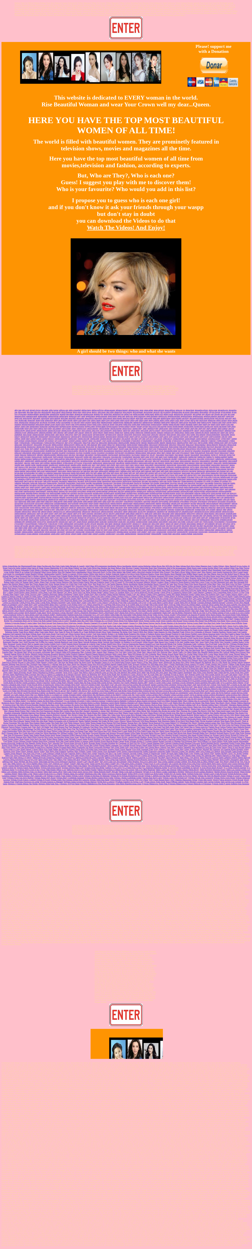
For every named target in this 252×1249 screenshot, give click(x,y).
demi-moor (190, 445)
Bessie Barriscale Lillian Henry (205, 584)
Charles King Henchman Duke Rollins (75, 596)
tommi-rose (193, 528)
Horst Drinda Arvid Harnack (187, 660)
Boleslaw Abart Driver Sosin (167, 588)
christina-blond (54, 436)
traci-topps (45, 530)
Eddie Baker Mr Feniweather (121, 615)
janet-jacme (35, 463)
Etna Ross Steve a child (159, 626)
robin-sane (141, 509)
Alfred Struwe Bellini (49, 572)
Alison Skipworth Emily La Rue (99, 572)
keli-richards (80, 473)
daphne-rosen (219, 443)
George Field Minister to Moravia (85, 638)
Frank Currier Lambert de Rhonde (225, 630)
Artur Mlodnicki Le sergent (129, 580)
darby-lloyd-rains (230, 443)
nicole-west (201, 499)
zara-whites (176, 534)
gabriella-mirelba (50, 455)
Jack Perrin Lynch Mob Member (57, 668)
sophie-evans (112, 519)
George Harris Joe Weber (161, 638)
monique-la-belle (72, 497)
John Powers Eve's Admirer (34, 681)
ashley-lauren (96, 420)
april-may (228, 418)
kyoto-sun (216, 477)
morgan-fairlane (84, 497)
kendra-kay (177, 473)
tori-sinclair (230, 528)
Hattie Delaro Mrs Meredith (197, 652)
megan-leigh (91, 491)
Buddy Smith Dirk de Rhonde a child (170, 590)
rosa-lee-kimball (161, 509)
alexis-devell (56, 412)
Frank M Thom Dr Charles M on (71, 632)
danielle (162, 443)
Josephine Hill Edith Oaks (210, 683)
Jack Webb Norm (113, 668)
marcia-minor (55, 487)
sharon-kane (152, 515)
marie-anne (145, 487)
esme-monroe (46, 453)
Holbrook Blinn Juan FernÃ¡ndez (120, 660)
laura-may (142, 479)
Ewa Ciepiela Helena (39, 628)
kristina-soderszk (90, 477)
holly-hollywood (111, 459)
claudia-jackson (36, 438)
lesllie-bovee (127, 481)
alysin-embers (226, 412)
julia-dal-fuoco (214, 467)
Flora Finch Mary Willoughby (96, 628)
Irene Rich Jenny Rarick (68, 664)
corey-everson (20, 441)
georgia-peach (113, 455)
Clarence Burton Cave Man (139, 600)
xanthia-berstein (130, 534)
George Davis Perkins (42, 638)
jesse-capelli (149, 465)
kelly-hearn (124, 473)
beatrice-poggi (206, 422)
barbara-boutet (118, 422)
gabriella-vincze (62, 455)
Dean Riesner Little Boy (115, 607)
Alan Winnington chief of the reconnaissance (169, 568)
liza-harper (146, 483)
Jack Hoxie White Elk (151, 666)
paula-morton (75, 505)
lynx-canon (143, 485)
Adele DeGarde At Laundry (75, 566)
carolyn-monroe (167, 430)
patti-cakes (37, 505)
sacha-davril (118, 511)
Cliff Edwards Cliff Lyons (136, 602)
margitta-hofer (80, 487)
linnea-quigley (52, 483)
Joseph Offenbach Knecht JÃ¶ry (136, 683)
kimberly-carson (31, 475)
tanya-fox (218, 524)
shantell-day (132, 515)
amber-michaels (138, 414)
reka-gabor (196, 507)
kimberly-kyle (53, 475)
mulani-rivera (119, 497)
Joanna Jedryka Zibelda (135, 676)
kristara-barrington (21, 477)
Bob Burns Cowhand (225, 586)
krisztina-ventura (123, 477)
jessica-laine (215, 465)
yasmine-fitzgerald (143, 534)
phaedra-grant (178, 505)
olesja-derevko (174, 501)
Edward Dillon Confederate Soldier (225, 617)
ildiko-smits (182, 459)
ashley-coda (77, 420)
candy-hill (202, 428)
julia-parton (22, 469)
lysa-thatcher (151, 485)
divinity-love (19, 449)
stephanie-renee (31, 522)
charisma (160, 432)
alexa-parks (22, 412)
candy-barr (194, 428)
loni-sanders (209, 483)
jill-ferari (40, 467)
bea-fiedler (192, 422)
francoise (23, 455)
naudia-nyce (63, 499)
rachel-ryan (90, 507)
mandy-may (24, 487)
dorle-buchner (102, 449)
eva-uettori (101, 453)
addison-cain (63, 410)
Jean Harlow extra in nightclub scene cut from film (98, 672)
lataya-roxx (105, 479)
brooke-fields (189, 426)
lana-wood (72, 479)
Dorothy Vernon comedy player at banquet (169, 611)
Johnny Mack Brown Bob (165, 681)
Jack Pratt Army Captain (79, 668)
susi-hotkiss (131, 522)
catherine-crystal (20, 432)
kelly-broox (115, 473)
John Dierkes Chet (83, 679)
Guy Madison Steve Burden (213, 646)
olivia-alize (222, 501)
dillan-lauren (192, 447)
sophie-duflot (102, 519)
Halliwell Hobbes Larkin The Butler (38, 648)
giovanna (27, 457)
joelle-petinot (120, 467)
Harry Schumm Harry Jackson (91, 652)
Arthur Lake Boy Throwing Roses (40, 580)
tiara (16, 528)
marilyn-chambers (45, 489)
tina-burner (134, 528)
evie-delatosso (130, 453)
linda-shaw (26, 483)
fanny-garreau (166, 453)
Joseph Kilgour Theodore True (112, 683)
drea (130, 449)
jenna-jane (199, 463)
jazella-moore (97, 463)
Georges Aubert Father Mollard (169, 640)
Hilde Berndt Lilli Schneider (33, 660)
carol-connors (86, 430)
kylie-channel (181, 477)
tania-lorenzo (191, 524)
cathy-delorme (58, 432)
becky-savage (227, 422)
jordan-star (170, 467)
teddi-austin (111, 526)
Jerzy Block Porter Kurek (107, 674)
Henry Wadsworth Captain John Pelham (119, 658)
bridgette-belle (53, 426)
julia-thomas (48, 469)
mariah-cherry (113, 487)
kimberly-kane (42, 475)
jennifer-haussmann (229, 463)
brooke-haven (199, 426)
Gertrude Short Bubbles (111, 642)
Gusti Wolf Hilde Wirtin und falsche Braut (156, 646)
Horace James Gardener (168, 660)
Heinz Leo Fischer (186, 654)
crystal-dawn (135, 441)
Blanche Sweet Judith (209, 586)
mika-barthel (189, 493)
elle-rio (90, 451)
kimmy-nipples (117, 475)
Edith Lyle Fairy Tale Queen (23, 617)
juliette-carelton (109, 469)
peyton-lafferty (167, 505)
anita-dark (64, 418)
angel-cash (121, 416)
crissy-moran (107, 441)
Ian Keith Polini (85, 662)
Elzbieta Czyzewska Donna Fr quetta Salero (21, 623)
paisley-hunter (93, 503)
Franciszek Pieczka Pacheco (165, 630)
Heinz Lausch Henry (119, 654)
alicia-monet (148, 412)
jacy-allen (97, 461)
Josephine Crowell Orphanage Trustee (186, 683)
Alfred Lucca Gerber (172, 570)
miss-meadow (41, 495)
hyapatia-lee (166, 459)
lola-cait (180, 483)
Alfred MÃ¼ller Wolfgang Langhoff (193, 570)
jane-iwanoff (232, 461)
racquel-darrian (109, 507)
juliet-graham (98, 469)
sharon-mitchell (163, 515)
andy (79, 416)
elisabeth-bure (50, 451)
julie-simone (77, 469)
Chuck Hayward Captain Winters (46, 600)
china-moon (137, 434)
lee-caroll (80, 481)
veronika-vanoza (122, 532)
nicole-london (150, 499)
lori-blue (40, 485)
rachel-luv (72, 507)
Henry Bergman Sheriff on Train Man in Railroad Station (217, 656)
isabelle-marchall (41, 461)
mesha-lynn (65, 493)
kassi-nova (76, 471)
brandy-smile (215, 424)
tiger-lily (103, 528)
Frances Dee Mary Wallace (72, 630)
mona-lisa (155, 495)
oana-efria (154, 501)
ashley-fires (86, 420)
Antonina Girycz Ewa (26, 578)
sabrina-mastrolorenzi (73, 511)
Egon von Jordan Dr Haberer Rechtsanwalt (195, 619)
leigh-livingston (90, 481)
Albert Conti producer (221, 568)
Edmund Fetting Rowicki (114, 617)
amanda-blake (44, 414)
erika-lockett (36, 453)
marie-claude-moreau (191, 487)
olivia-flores (19, 503)
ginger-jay (214, 455)
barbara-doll (137, 422)
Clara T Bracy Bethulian (119, 600)
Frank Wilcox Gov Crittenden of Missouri (195, 632)
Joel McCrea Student (238, 676)
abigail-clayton (35, 410)
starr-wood (195, 519)
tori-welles (18, 530)
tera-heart (136, 526)
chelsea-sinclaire (38, 434)
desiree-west (49, 447)
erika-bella (231, 451)
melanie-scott (141, 491)
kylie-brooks (171, 477)
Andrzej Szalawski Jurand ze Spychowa (120, 574)
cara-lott (231, 428)
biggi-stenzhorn (81, 424)
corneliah (40, 441)
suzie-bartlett (163, 522)
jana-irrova (195, 461)
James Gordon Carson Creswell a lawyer (43, 670)
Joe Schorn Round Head (221, 676)
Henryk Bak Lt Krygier (143, 658)
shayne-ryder (217, 515)
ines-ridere (200, 459)
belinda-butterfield (28, 424)
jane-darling (223, 461)
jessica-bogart (171, 465)
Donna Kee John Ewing (194, 609)
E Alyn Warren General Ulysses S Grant (221, 613)
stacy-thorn (180, 519)
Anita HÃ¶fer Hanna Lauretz (192, 574)
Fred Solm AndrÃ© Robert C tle (105, 634)
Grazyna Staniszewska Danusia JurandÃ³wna (138, 644)
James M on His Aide (114, 670)
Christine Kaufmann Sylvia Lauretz (21, 600)
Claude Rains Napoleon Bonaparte (53, 602)
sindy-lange (196, 517)
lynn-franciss (108, 485)
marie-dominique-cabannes (209, 487)
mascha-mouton (29, 491)
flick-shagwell (200, 453)
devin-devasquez (70, 447)
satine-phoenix (209, 513)
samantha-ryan (162, 511)
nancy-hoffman (210, 497)
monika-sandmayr (209, 495)
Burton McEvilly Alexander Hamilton (222, 590)
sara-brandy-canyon (101, 513)
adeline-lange (86, 410)
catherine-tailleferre (46, 432)
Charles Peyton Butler (224, 596)
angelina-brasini (186, 416)
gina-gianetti (169, 455)
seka (49, 515)
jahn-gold (156, 461)
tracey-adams (27, 530)
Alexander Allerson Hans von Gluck (112, 570)
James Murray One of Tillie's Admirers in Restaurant (142, 670)
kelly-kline (140, 473)
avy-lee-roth (75, 422)
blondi (112, 424)
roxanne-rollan (200, 509)
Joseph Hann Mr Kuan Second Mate (87, 683)
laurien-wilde (232, 479)
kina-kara (127, 475)
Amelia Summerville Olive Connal (230, 572)
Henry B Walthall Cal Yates (185, 656)
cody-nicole (158, 438)
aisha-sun (179, 410)
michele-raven (98, 493)
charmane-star (215, 432)
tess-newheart (208, 526)
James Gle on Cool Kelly (18, 670)
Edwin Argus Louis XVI (109, 619)
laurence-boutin (192, 479)
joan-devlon (66, 467)
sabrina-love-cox (59, 511)
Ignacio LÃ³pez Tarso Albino (147, 662)
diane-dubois (144, 447)
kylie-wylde (199, 477)
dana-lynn (94, 443)
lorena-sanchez (23, 485)
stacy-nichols (161, 519)
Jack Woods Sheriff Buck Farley (132, 668)
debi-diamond (92, 445)
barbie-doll (174, 422)
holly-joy (121, 459)
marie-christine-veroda (175, 487)
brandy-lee (206, 424)
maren (63, 487)
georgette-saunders (101, 455)
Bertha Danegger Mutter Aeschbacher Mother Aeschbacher (132, 584)
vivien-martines (44, 534)
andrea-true (73, 416)
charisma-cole (169, 432)
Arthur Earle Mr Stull (205, 578)
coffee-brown (167, 438)
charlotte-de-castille (202, 432)
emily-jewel (158, 451)
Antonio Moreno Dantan (43, 578)
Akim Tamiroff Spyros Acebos (236, 566)
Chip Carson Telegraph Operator (204, 598)
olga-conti (193, 501)
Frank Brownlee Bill (183, 630)
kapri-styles (204, 469)
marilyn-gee (68, 489)
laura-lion (134, 479)
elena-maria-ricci (27, 451)
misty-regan (147, 495)
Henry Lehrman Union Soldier (24, 658)
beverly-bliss (60, 424)
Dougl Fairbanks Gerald (241, 611)
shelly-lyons (54, 517)
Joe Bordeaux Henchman (184, 676)
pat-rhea (193, 503)
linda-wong (42, 483)
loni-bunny (200, 483)
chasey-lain (224, 432)
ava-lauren (51, 422)
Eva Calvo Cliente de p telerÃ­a (199, 626)
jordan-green (150, 467)
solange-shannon (60, 519)
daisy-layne (69, 443)
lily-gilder (207, 481)
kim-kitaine (98, 475)
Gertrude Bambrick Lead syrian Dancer (68, 642)
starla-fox (187, 519)
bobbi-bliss (127, 424)
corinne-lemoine (31, 441)
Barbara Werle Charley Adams (34, 582)
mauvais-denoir (52, 491)
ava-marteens (66, 422)
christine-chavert (99, 436)
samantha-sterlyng (174, 511)
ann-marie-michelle (196, 418)
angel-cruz (129, 416)
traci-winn (52, 530)
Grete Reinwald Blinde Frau (166, 644)
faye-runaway (185, 453)
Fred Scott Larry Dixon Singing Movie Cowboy (74, 634)
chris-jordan (190, 434)
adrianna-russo (133, 410)
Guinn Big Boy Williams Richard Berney (233, 644)
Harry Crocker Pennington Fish (108, 650)
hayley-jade (154, 457)
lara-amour (81, 479)
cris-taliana (116, 441)
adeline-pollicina (98, 410)
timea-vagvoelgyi (116, 528)
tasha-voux (39, 526)
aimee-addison (170, 410)
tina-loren (157, 528)
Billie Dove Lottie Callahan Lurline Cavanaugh (53, 586)
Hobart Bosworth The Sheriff (74, 660)
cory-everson (49, 441)
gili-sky (152, 455)
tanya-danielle (210, 524)
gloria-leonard (69, 457)
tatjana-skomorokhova (65, 526)
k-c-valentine (48, 473)
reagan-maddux (133, 507)
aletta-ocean (213, 410)
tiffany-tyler (95, 528)
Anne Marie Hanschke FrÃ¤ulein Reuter (200, 576)
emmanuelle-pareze (170, 451)
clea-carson (117, 438)
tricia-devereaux (90, 530)
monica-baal (177, 495)
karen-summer (221, 469)
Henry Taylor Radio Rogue (94, 658)
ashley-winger (185, 420)
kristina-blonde (55, 477)
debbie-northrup (57, 445)
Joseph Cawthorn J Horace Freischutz (36, 683)
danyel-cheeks (203, 443)
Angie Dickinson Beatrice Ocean (147, 574)
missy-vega (88, 495)
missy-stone (79, 495)
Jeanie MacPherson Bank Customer (23, 674)
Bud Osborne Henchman (126, 590)
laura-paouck (161, 479)
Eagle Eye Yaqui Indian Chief (28, 615)
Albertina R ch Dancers (11, 570)
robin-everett (132, 509)
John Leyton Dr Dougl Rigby (154, 679)
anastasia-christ (20, 416)
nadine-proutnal (169, 497)
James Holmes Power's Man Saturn (71, 670)
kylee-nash (162, 477)
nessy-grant (81, 499)
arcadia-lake (22, 420)
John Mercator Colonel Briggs (193, 679)
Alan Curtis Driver (90, 568)
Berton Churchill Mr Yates (163, 584)
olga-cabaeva (184, 501)
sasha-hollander (180, 513)
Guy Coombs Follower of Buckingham (187, 646)
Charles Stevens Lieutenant (99, 598)
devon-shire (90, 447)
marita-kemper (142, 489)
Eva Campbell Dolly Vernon (222, 626)
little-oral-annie (127, 483)
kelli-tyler (89, 473)
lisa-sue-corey (108, 483)
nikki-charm (31, 501)
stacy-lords (143, 519)
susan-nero (122, 522)
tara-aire (31, 526)
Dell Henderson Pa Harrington (135, 607)
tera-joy (143, 526)
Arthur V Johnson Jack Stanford (107, 580)
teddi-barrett (120, 526)
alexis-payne (86, 412)
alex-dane (30, 412)
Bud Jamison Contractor (108, 590)
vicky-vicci (152, 532)
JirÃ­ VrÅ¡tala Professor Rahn (64, 676)
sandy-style (77, 513)
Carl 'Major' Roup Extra (73, 592)
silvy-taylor (168, 517)
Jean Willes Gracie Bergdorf (203, 672)
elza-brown (119, 451)
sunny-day (72, 522)
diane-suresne (174, 447)
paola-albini (166, 503)
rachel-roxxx (81, 507)
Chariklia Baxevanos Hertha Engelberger (57, 594)
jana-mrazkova (205, 461)
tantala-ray (200, 524)
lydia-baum (98, 485)
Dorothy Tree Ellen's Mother (141, 611)
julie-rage (68, 469)
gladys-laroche (58, 457)
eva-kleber (87, 453)
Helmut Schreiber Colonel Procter (141, 656)
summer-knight (52, 522)
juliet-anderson (87, 469)
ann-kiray (185, 418)
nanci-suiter (200, 497)
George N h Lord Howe (57, 640)
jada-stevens (105, 461)
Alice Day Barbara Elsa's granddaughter (72, 572)
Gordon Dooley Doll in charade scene (30, 644)
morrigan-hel (95, 497)
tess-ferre (199, 526)
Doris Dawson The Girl (212, 609)
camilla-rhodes (104, 428)
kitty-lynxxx (170, 475)
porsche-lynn (214, 505)
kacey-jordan (120, 469)
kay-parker (39, 473)
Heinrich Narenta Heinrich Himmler (98, 654)
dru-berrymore (143, 449)
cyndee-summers (222, 441)
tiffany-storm (74, 528)
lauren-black (181, 479)
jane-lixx (27, 463)
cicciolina (144, 436)
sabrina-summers (107, 511)
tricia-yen (99, 530)
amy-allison (206, 414)
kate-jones (94, 471)
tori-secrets (222, 528)
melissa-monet (20, 493)
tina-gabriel (150, 528)
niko (113, 501)
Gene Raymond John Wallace (136, 636)
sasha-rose (199, 513)
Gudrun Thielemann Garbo (187, 644)
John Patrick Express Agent (13, 681)
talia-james (109, 524)
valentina (180, 530)
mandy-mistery (35, 487)
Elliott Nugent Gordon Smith (149, 621)
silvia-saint (150, 517)
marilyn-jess (77, 489)
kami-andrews (164, 469)
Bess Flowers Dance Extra (183, 584)
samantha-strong (188, 511)
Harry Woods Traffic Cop (177, 652)
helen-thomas (70, 459)
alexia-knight (46, 412)
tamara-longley (126, 524)
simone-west (177, 517)
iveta (58, 461)
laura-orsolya (151, 479)
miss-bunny (31, 495)
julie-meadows (59, 469)
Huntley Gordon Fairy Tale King (53, 662)
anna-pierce (98, 418)
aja (184, 410)
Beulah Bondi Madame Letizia (24, 586)
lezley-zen (163, 481)
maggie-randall (196, 485)
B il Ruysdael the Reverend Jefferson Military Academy (144, 582)
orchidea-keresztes (60, 503)
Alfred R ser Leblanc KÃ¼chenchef (28, 572)
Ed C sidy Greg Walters (101, 615)
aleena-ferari (190, 410)
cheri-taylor (69, 434)
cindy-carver (163, 436)
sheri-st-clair (63, 517)
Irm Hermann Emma (84, 664)
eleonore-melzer (39, 451)
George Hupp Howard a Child (181, 638)
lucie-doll (67, 485)
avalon (58, 422)
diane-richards (154, 447)
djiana (27, 449)
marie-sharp (34, 489)
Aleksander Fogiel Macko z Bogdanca (35, 570)
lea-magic (54, 481)
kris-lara (217, 475)
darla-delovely (28, 445)
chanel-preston (108, 432)
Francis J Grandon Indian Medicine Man (117, 630)
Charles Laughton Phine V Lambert (124, 596)
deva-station (59, 447)
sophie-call (92, 519)
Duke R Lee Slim (199, 613)
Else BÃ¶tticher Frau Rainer (214, 621)
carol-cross (95, 430)
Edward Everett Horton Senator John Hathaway (55, 619)
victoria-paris (203, 532)
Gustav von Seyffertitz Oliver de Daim (96, 646)
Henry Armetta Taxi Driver (165, 656)
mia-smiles (88, 493)
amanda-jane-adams (67, 414)
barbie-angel (165, 422)
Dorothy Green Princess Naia (76, 611)
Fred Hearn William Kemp (32, 634)
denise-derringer (212, 445)
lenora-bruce (106, 481)
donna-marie (91, 449)
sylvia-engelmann (30, 524)
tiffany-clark (32, 528)
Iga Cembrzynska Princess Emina (123, 662)
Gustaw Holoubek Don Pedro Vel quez (126, 646)
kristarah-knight (34, 477)
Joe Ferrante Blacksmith (202, 676)
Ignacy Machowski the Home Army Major (174, 662)
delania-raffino (143, 445)
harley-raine (145, 457)
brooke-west (208, 426)
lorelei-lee (226, 483)
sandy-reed (58, 513)
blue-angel (119, 424)
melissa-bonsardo (173, 491)
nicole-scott (169, 499)
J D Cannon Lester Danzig (78, 666)
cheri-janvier (59, 434)
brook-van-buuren (220, 426)
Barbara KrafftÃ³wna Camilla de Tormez (214, 580)
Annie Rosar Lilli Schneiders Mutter (229, 576)
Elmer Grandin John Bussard (171, 621)
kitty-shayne (188, 475)
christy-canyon (134, 436)
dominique (44, 449)
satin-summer (220, 513)
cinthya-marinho (215, 436)
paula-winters (94, 505)
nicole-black (132, 499)
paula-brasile (54, 505)
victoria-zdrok (223, 532)
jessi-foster (33, 467)
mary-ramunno (230, 489)
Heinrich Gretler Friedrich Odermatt (71, 654)
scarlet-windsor (41, 515)
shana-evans (87, 515)
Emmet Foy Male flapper (139, 623)
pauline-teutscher (105, 505)
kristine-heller (101, 477)
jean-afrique (120, 463)
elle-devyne (83, 451)
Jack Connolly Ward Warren (118, 666)
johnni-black (129, 467)
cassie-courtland (206, 430)
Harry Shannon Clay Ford (112, 652)
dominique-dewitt (55, 449)
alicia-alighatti (138, 412)
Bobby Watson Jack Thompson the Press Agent (69, 588)
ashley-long (105, 420)
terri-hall (193, 526)
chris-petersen (201, 434)
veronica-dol (70, 532)
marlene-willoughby (161, 489)
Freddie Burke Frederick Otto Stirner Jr (133, 634)
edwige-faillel (202, 449)
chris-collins (181, 434)
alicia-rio (156, 412)
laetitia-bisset (48, 479)
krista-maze (232, 475)
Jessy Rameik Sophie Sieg (194, 674)
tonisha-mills (202, 528)
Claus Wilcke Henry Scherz (76, 602)
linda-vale (33, 483)
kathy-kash (165, 471)
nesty (87, 499)
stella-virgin (214, 519)
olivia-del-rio (231, 501)
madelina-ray (161, 485)
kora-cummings (207, 475)
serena (58, 515)
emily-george (149, 451)
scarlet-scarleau (29, 515)
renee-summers (28, 509)
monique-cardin (20, 497)
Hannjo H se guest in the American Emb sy (137, 648)
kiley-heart (223, 473)
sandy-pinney (49, 513)
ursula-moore (162, 530)
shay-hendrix (208, 515)
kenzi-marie (186, 473)
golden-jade (87, 457)
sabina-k (219, 509)
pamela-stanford (139, 503)
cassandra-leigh (188, 430)
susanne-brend (112, 522)
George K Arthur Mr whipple (233, 638)
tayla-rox (94, 526)
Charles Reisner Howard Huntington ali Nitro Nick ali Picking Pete (33, 598)
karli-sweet (41, 471)
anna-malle (80, 418)
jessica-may (224, 465)
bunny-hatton (38, 428)
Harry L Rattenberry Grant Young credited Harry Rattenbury (223, 650)
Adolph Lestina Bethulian (141, 566)
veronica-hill (89, 532)
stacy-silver (171, 519)
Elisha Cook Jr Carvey (60, 621)
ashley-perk (134, 420)
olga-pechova (202, 501)
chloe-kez (162, 434)
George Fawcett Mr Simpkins (61, 638)
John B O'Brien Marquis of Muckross (37, 679)
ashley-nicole (125, 420)
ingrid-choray (210, 459)
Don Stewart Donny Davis (98, 609)
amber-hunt (108, 414)
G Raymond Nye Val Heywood (73, 636)
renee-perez (19, 509)
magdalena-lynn (184, 485)
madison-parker (172, 485)
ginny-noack (19, 457)
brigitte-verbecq (124, 426)
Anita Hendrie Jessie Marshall (171, 574)
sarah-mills (148, 513)
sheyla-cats (73, 517)
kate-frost (86, 471)
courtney (65, 441)
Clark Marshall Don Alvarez (234, 600)
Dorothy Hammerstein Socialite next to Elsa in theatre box (109, 611)
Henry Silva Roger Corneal (46, 658)
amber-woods (168, 414)
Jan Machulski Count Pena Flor (174, 670)
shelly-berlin (44, 517)
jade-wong (148, 461)
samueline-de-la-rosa (201, 511)
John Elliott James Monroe (100, 679)
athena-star (212, 420)
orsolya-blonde (73, 503)
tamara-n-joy (137, 524)
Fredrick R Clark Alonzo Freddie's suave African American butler (196, 634)
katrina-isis (201, 471)
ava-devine (43, 422)
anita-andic (37, 418)
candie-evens (163, 428)
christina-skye (76, 436)
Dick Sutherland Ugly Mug (238, 607)
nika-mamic (218, 499)
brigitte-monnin (112, 426)
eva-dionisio (70, 453)
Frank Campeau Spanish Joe (201, 630)
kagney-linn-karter (132, 469)
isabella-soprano (231, 459)
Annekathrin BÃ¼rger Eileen (90, 576)
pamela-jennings (116, 503)
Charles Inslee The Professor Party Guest (209, 594)
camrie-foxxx (127, 428)
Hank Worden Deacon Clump (110, 648)
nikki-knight (58, 501)
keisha (73, 473)
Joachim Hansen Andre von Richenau (89, 676)
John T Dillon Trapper (74, 681)
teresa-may (150, 526)
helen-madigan (59, 459)
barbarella (156, 422)
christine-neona (111, 436)
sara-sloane (166, 513)
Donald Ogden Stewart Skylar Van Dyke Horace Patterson (163, 609)
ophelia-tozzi (48, 503)
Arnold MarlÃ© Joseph (125, 578)
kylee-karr (154, 477)
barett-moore (183, 422)
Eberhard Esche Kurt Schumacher (79, 615)
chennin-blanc (50, 434)
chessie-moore (87, 434)
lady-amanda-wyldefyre (23, 479)
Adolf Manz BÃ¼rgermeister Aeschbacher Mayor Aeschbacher (108, 566)
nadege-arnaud (138, 497)
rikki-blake (60, 509)
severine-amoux (76, 515)
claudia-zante (94, 438)
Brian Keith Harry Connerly (36, 590)
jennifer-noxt (53, 465)
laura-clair (118, 479)
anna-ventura (107, 418)
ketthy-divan (205, 473)
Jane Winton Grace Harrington (222, 670)
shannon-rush (122, 515)
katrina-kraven (211, 471)
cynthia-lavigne (49, 443)
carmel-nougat (30, 430)
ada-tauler (44, 410)
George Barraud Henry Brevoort (191, 636)
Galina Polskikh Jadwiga (115, 636)
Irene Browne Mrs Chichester (27, 664)
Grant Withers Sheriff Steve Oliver (109, 644)
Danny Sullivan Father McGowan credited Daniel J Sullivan (186, 605)
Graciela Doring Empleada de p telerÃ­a (81, 644)
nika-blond (209, 499)
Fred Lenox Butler (49, 634)
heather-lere (201, 457)
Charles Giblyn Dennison (156, 594)
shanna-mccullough (99, 515)
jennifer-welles (75, 465)
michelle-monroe (169, 493)
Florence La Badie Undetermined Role (168, 628)
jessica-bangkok (160, 465)
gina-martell (194, 455)
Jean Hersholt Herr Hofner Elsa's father (131, 672)
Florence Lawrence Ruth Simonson (196, 628)
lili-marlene (198, 481)
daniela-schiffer (123, 443)
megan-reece (112, 491)
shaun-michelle (175, 515)
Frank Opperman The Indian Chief (119, 632)
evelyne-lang (119, 453)
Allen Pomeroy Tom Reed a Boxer (172, 572)
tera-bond (128, 526)
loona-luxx (218, 483)
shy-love (99, 517)
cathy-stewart (79, 432)
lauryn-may (38, 481)
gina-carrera (160, 455)
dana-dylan (87, 443)
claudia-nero (72, 438)
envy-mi (181, 451)
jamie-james (174, 461)
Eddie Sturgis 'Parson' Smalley (164, 615)
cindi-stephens (153, 436)
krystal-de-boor (135, 477)
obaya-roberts (163, 501)
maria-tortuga (136, 487)
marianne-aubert (125, 487)
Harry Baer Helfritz (45, 650)
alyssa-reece (22, 414)
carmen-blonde (41, 430)
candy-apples (185, 428)
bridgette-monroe (78, 426)
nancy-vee (220, 497)
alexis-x (94, 412)
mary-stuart (19, 491)
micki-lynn (180, 493)
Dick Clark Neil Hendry (202, 607)
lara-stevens (96, 479)
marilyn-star (99, 489)
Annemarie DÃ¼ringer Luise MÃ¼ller (170, 576)
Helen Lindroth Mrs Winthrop (29, 656)
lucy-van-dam (89, 485)
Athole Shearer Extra (168, 580)
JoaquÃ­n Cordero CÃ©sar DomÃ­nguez (159, 676)
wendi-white (55, 534)
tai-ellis (87, 524)
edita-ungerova (191, 449)
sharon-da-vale (142, 515)
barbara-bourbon (107, 422)
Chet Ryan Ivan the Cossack (158, 598)
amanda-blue (54, 414)
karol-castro (62, 471)
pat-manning (185, 503)
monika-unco (221, 495)
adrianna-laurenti (122, 410)
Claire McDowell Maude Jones (70, 600)
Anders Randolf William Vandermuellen (40, 574)
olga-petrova (212, 501)
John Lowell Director (174, 679)
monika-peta (197, 495)
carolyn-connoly (155, 430)
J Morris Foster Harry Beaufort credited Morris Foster (48, 666)
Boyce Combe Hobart (216, 588)
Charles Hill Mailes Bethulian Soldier (180, 594)
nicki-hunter (94, 499)
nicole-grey (141, 499)
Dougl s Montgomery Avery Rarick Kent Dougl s (117, 613)
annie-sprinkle (176, 418)
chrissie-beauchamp (213, 434)
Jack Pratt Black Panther (97, 668)
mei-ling (121, 491)
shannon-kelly (112, 515)
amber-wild (159, 414)
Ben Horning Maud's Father (18, 584)
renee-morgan (231, 507)
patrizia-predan (27, 505)
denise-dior (223, 445)
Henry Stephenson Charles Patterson (70, 658)
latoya (112, 479)
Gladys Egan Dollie (211, 642)
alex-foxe (37, 412)
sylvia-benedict (219, 522)
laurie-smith (19, 481)
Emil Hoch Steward (45, 623)
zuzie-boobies (198, 534)
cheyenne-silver (110, 434)
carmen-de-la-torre (54, 430)
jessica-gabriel (205, 465)
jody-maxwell (97, 467)
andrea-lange (63, 416)
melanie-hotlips (130, 491)
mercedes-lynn (44, 493)
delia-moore (153, 445)
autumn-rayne (34, 422)
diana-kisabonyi (111, 447)
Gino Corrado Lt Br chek (173, 642)
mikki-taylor (205, 493)
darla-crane (18, 445)
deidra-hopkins (120, 445)
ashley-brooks (68, 420)
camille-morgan (116, 428)
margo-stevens (91, 487)
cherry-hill (77, 434)
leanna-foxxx (72, 481)
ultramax (140, 530)
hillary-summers (98, 459)
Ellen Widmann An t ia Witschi (101, 621)
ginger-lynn (231, 455)
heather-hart (192, 457)
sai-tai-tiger (142, 511)
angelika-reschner (174, 416)
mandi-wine (212, 485)
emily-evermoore (137, 451)
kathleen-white (125, 471)
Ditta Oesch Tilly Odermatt (78, 609)
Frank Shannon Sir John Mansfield (166, 632)
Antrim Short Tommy (61, 578)
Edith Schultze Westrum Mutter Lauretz (49, 617)
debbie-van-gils (81, 445)
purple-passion (35, 507)
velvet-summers (50, 532)
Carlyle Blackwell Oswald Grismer (147, 592)
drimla (135, 449)
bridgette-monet (65, 426)
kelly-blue (106, 473)
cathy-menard (69, 432)
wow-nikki (120, 534)
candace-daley (137, 428)
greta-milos (106, 457)
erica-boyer (189, 451)
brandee (165, 424)
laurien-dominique (220, 479)
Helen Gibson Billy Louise (203, 654)
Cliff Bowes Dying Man (117, 602)
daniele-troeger (135, 443)
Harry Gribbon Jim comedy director (133, 650)
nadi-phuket (191, 497)
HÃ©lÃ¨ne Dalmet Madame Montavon (114, 656)
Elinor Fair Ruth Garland (42, 621)
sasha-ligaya (191, 513)
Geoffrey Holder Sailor (170, 636)
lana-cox (65, 479)
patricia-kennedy (225, 503)
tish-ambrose (183, 528)
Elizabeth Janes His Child (79, 621)
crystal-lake (167, 441)
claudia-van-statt (83, 438)
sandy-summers (87, 513)
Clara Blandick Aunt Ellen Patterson (96, 600)
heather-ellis (183, 457)
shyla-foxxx (91, 517)
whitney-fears (87, 534)
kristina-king (66, 477)
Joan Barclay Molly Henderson (114, 676)
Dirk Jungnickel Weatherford (57, 609)
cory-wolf (57, 441)
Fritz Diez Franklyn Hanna (230, 634)
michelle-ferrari (120, 493)
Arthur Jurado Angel (19, 580)
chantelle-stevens (150, 432)
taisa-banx (100, 524)
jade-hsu (121, 461)
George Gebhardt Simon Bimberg (138, 638)
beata (199, 422)
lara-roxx (88, 479)
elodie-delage (98, 451)
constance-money (214, 438)
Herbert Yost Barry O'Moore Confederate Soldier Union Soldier (220, 658)
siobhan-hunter (214, 517)
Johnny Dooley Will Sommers (144, 681)
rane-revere (119, 507)
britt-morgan (162, 426)
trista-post (124, 530)
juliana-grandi (225, 467)
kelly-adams (98, 473)
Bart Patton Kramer (76, 582)
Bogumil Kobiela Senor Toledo (144, 588)
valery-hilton (199, 530)
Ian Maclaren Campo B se (101, 662)
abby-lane (18, 410)
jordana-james (140, 467)
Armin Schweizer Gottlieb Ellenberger (102, 578)
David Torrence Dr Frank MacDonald (52, 607)
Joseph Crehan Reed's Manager (62, 683)
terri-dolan (185, 526)
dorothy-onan (124, 449)
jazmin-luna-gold (109, 463)
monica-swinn (187, 495)
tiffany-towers (85, 528)
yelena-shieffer (156, 534)
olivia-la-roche (29, 503)
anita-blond (45, 418)
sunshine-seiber (93, 522)
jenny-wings (120, 465)
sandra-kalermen (20, 513)
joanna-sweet (86, 467)
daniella (144, 443)
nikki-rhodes (77, 501)
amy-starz (231, 414)
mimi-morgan (216, 493)
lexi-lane (145, 481)
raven (125, 507)
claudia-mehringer (61, 438)
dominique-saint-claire (70, 449)
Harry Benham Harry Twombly (64, 650)
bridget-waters (90, 426)
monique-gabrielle (58, 497)
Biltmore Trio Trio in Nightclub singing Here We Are (119, 586)
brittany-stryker (142, 426)
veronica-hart (80, 532)
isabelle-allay (19, 461)
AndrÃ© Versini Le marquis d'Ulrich (69, 574)
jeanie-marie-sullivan (146, 463)
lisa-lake (89, 483)
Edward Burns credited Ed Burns (199, 617)
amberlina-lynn (118, 414)
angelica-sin (162, 416)
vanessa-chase (209, 530)
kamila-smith (174, 469)
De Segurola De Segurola (75, 607)
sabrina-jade (36, 511)
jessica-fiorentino (193, 465)
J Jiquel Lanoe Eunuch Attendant (15, 666)
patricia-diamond (212, 503)
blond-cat (105, 424)
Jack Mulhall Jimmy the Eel (195, 666)
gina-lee (187, 455)
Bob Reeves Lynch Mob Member (20, 588)
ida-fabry (174, 459)
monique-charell (32, 497)
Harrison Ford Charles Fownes (26, 650)
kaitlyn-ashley (145, 469)
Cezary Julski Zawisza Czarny (31, 594)
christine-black (87, 436)
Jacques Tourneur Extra (152, 668)
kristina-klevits (77, 477)
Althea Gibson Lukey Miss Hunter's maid (200, 572)
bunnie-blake (19, 428)
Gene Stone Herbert (154, 636)
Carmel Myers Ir (166, 592)
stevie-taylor (41, 522)
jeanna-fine (169, 463)
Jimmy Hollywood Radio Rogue (40, 676)
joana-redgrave (56, 467)
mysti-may (128, 497)
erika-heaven (26, 453)
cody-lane (141, 438)
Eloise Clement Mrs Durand (193, 621)
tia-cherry (225, 526)
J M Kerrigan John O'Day (97, 666)
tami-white (155, 524)
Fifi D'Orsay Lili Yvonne (75, 628)
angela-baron (90, 416)
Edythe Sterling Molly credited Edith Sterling (162, 619)
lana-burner (57, 479)
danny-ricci (193, 443)
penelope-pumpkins (119, 505)
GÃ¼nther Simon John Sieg (36, 646)
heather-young (48, 459)
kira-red (142, 475)
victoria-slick (213, 532)
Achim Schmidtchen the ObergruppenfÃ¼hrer (19, 566)
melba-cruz (151, 491)
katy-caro (229, 471)
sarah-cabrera (130, 513)
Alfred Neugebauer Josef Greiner (219, 570)
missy (61, 495)
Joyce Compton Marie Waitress (232, 683)
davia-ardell (38, 445)
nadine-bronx (158, 497)
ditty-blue (225, 447)
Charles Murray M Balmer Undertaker (178, 596)
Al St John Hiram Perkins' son (71, 568)
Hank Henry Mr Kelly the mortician (66, 648)
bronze (169, 426)
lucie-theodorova (77, 485)
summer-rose (63, 522)
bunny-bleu (29, 428)
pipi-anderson (204, 505)
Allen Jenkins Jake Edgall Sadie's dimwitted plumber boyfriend (135, 572)
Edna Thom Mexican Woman (157, 617)
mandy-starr (45, 487)
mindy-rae (225, 493)
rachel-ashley (55, 507)
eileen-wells (211, 449)
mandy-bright (222, 485)
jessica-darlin (182, 465)
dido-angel (183, 447)
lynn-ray (125, 485)
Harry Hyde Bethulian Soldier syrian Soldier (163, 650)
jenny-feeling (101, 465)
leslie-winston (117, 481)
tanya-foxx (226, 524)
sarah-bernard (120, 513)
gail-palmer (80, 455)
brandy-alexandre (186, 424)
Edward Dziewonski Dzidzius (26, 619)
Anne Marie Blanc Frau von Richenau (142, 576)
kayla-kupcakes (29, 473)
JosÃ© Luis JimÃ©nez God (238, 681)
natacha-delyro (229, 497)
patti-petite (46, 505)
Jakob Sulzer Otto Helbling (214, 668)
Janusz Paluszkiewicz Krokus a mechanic (47, 672)
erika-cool (18, 453)
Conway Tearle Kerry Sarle (27, 605)
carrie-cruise (177, 430)
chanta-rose (139, 432)
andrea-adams (43, 416)
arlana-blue (49, 420)
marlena (150, 489)
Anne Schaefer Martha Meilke (68, 576)
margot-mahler (102, 487)
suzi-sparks (181, 522)
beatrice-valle (217, 422)
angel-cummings (140, 416)
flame (192, 453)
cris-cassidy (97, 441)
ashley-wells (174, 420)
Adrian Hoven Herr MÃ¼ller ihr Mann (165, 566)
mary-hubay (219, 489)
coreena (234, 438)
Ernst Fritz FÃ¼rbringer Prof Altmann (71, 626)
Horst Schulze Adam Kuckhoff (227, 660)
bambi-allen (96, 422)
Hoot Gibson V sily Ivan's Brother (146, 660)
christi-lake (34, 436)
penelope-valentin (133, 505)
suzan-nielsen (153, 522)
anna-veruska (117, 418)
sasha (172, 513)
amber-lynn (128, 414)
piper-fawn (194, 505)
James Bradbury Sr (232, 668)
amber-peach (149, 414)
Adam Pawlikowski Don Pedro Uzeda (51, 566)
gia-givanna (135, 455)
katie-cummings (175, 471)
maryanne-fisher (209, 489)
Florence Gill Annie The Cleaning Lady (139, 628)
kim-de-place (63, 475)
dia (96, 447)
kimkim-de (90, 475)
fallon (159, 453)
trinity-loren (107, 530)
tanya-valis (24, 526)
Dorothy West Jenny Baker (194, 611)
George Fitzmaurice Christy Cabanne (112, 638)
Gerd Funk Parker (207, 640)
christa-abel (225, 434)
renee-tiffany (39, 509)
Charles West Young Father (137, 598)
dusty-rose (152, 449)
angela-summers (101, 416)
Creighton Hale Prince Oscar (114, 605)
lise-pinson (117, 483)
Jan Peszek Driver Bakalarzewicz (198, 670)
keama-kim (57, 473)
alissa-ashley (204, 412)
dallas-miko (77, 443)
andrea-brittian (53, 416)
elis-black (59, 451)
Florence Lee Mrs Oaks (218, 628)
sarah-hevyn (139, 513)
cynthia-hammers (36, 443)
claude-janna (25, 438)
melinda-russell (161, 491)
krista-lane (224, 475)
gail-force (71, 455)
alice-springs (127, 412)
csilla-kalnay (195, 441)
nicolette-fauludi (190, 499)
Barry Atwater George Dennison (57, 582)
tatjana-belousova (50, 526)
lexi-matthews (154, 481)
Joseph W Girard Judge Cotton (160, 683)
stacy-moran (151, 519)
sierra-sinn (107, 517)
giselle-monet (47, 457)
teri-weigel (177, 526)
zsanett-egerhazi (186, 534)
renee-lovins (220, 507)
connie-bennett (190, 438)
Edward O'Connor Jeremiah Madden (86, 619)
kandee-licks (184, 469)
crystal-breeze (125, 441)
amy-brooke (215, 414)
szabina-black (68, 524)
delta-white (181, 445)
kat (82, 471)
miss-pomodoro (52, 495)
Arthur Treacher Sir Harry (85, 580)
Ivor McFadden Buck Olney (157, 664)
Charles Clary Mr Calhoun (136, 594)
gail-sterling (89, 455)
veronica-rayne (100, 532)
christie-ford (24, 436)
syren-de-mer (52, 524)
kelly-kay (132, 473)
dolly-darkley (34, 449)
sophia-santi (83, 519)
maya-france (81, 491)
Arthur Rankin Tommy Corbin (64, 580)
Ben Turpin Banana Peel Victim (41, 584)
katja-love (185, 471)
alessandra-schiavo (201, 410)
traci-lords (36, 530)
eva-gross (79, 453)
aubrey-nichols (221, 420)
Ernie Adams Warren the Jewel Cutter (43, 626)
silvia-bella (141, 517)
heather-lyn (210, 457)
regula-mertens (178, 507)
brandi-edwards (174, 424)
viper (231, 532)
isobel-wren (52, 461)
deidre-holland (132, 445)
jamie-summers (185, 461)
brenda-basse (34, 426)
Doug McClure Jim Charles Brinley (218, 611)
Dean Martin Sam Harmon (95, 607)
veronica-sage (111, 532)
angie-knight (27, 418)
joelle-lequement (108, 467)
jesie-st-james (139, 465)
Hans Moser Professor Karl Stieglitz (207, 648)
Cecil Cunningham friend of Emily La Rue (228, 592)
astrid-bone (203, 420)
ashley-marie (115, 420)
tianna (232, 526)
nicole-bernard (121, 499)
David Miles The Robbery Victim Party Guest (21, 607)
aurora (229, 420)
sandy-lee (40, 513)
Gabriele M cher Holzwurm (95, 636)
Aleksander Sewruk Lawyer (59, 570)
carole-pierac (135, 430)
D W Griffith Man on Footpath (137, 605)
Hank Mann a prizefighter (89, 648)
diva (231, 447)
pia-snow (186, 505)
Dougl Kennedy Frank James (35, 613)
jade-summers (139, 461)
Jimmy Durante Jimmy (19, 676)
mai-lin (205, 485)
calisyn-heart (66, 428)
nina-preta (147, 501)
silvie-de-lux (158, 517)
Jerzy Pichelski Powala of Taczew (171, 674)
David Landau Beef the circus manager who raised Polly (229, 605)
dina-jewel (210, 447)
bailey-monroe (85, 422)
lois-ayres (173, 483)
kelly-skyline (168, 473)
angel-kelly (222, 416)
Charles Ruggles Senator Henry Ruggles (73, 598)
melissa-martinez (212, 491)
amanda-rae (79, 414)
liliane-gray (176, 481)
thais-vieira (218, 526)
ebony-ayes (172, 449)
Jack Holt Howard (135, 666)
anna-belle (72, 418)
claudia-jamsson (48, 438)
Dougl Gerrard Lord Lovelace (13, 613)
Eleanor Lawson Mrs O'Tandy (223, 619)
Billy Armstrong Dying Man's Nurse (85, 586)
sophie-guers (121, 519)
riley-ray (67, 509)
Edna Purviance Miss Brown (134, 617)
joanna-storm (76, 467)
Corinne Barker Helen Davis (48, 605)
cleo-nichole (125, 438)
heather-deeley (173, 457)
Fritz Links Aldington (18, 636)
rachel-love (64, 507)
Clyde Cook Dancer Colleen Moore (160, 602)
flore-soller (210, 453)
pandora (158, 503)
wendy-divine (65, 534)
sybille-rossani (208, 522)
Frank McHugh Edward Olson (95, 632)
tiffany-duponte (43, 528)
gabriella (40, 455)
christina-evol (65, 436)
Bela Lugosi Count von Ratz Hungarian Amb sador (214, 582)
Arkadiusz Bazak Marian (78, 578)
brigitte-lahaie (101, 426)
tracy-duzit (61, 530)
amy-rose (223, 414)
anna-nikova (89, 418)
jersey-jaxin (129, 465)
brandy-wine (225, 424)
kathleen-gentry (114, 471)
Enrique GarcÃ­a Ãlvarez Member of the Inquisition (167, 623)
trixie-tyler (132, 530)
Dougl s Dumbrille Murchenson (86, 613)
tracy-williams (78, 530)
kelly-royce (159, 473)
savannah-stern (231, 513)
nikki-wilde (106, 501)
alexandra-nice (223, 410)
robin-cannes (122, 509)
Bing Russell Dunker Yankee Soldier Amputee (183, 586)
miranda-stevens (20, 495)
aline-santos (194, 412)
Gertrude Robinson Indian (92, 642)
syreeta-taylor (42, 524)
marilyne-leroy (58, 489)
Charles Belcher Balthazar (115, 594)
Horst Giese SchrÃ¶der (207, 660)
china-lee (120, 434)
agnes (141, 410)
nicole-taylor (179, 499)
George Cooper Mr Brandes (23, 638)
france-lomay (224, 453)
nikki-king (49, 501)
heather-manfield (221, 457)
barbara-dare (128, 422)
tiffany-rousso (64, 528)
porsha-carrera (224, 505)
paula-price (84, 505)
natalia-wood (19, 499)
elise (65, 451)
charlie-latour (179, 432)
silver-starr (132, 517)
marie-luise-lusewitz (22, 489)
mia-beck (73, 493)
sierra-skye (115, 517)
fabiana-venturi (140, 453)
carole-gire (126, 430)
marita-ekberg (131, 489)
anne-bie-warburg (129, 418)
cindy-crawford (174, 436)
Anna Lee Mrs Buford (225, 574)
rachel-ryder (99, 507)
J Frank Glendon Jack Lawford (216, 664)
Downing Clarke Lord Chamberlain (149, 613)
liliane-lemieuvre (187, 481)
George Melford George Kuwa (37, 640)
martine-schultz (197, 489)
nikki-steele (97, 501)
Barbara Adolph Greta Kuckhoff (187, 580)
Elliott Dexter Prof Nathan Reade (125, 621)
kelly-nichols (149, 473)
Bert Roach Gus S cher (101, 584)
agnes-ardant (148, 410)
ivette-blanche (66, 461)
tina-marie (165, 528)
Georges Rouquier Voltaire (191, 640)
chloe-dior (154, 434)
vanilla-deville (39, 532)
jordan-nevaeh (160, 467)
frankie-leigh (31, 455)
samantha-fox (151, 511)
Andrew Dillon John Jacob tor (94, 574)
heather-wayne (37, 459)
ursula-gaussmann (150, 530)
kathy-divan (136, 471)
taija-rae (93, 524)
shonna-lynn (82, 517)
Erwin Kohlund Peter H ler (96, 626)
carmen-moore (66, 430)
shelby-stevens (34, 517)
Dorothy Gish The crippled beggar (52, 611)
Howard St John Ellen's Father (29, 662)
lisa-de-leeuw (71, 483)
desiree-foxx (31, 447)
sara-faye (111, 513)
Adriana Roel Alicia (187, 566)
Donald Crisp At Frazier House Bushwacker (125, 609)
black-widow (97, 424)
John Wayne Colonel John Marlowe (97, 681)
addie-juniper (53, 410)
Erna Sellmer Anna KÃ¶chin (231, 623)
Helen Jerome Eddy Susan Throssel (227, 654)
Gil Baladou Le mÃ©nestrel (131, 642)
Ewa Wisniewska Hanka (56, 628)
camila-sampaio (92, 428)
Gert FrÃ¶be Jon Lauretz (44, 642)
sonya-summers (72, 519)
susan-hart (103, 522)
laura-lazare (127, 479)
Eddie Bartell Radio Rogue (142, 615)
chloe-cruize (146, 434)
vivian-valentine (32, 534)
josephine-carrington (181, 467)
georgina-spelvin (125, 455)
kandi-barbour (195, 469)
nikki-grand (40, 501)
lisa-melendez (97, 483)
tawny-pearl (86, 526)
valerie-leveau (189, 530)
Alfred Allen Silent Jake (156, 570)
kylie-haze (190, 477)
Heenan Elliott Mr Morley (20, 654)
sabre (224, 509)
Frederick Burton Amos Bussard (159, 634)
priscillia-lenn (24, 507)
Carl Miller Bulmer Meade (92, 592)
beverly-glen (70, 424)
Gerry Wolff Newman (27, 642)
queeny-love (45, 507)
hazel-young (163, 457)
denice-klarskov (200, 445)
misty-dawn (129, 495)
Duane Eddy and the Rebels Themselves (177, 613)
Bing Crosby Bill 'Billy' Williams (152, 586)
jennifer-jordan (30, 465)
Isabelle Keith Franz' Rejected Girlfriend (132, 664)
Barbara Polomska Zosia (239, 580)
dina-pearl (218, 447)
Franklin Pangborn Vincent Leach (224, 632)
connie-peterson (201, 438)
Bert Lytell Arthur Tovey (83, 584)
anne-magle (148, 418)
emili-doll (127, 451)
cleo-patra (134, 438)
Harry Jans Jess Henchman (190, 650)
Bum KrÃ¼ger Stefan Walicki (196, 590)
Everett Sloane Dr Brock (22, 628)
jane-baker (214, 461)
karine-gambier (20, 471)
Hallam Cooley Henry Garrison (13, 648)
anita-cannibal (55, 418)
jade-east (114, 461)
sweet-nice (190, 522)
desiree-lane (40, 447)
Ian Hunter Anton (72, 662)
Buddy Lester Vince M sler (146, 590)
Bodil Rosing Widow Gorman (99, 588)
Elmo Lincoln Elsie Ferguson (237, 621)
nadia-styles (148, 497)
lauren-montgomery (205, 479)
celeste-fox (88, 432)
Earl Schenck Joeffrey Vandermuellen (53, 615)
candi (145, 428)
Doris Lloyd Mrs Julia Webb (231, 609)
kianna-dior (214, 473)
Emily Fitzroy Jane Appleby (118, 623)
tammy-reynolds (180, 524)
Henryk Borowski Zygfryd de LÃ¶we (166, 658)
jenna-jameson (189, 463)
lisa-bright (61, 483)
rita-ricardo (83, 509)
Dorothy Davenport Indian (29, 611)
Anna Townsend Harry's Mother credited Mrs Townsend (36, 576)
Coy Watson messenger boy (93, 605)
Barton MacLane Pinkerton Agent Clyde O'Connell (103, 582)
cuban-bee (204, 441)
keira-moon (66, 473)
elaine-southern (222, 449)
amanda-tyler (98, 414)
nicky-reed (103, 499)
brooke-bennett (177, 426)
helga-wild (88, 459)
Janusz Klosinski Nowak (22, 672)
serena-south (65, 515)
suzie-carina (172, 522)
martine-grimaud (185, 489)
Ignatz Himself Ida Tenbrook (200, 662)
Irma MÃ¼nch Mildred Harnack (105, 664)
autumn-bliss (24, 422)
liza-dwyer (137, 483)
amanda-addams (33, 414)
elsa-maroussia (109, 451)
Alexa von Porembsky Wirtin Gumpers (84, 570)
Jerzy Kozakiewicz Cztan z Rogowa (130, 674)
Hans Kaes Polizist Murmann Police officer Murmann (174, 648)
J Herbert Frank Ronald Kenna (239, 664)
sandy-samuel (68, 513)
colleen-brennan (178, 438)
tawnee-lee (77, 526)
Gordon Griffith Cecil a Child (55, 644)
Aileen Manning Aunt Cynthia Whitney (210, 566)
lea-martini (63, 481)
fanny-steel (176, 453)
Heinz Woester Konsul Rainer (168, 654)
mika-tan (197, 493)
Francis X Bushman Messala (143, 630)
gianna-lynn (144, 455)
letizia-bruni (136, 481)
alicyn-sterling (165, 412)
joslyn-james (194, 467)
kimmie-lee (107, 475)
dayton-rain (47, 445)
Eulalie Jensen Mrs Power (177, 626)
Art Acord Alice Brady (160, 578)
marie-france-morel (226, 487)
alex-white (110, 412)
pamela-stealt (150, 503)
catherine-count (229, 430)
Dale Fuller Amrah (156, 605)
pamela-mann (128, 503)
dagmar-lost (59, 443)
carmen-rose (76, 430)
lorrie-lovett (48, 485)
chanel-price (119, 432)
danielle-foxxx (171, 443)
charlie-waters (189, 432)
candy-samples (211, 428)
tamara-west (146, 524)
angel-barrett (112, 416)
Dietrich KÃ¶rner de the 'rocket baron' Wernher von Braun (24, 609)
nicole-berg (112, 499)
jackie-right (75, 461)
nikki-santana (88, 501)
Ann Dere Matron (209, 574)
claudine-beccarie (106, 438)
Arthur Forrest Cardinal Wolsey (224, 578)
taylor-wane (102, 526)
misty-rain (138, 495)
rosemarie (170, 509)
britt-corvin (153, 426)
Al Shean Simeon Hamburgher (48, 568)
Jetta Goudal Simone (212, 674)
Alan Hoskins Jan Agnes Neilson (109, 568)
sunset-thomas (82, 522)
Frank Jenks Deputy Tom (48, 632)
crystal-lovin (176, 441)
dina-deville (201, 447)
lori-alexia (33, 485)
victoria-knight (182, 532)
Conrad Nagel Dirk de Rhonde (185, 602)
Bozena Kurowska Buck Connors (237, 588)
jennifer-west (86, 465)
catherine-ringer (32, 432)
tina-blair (126, 528)
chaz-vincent (27, 434)
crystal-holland (146, 441)
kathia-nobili (103, 471)
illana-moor (192, 459)
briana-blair (43, 426)
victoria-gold (171, 532)
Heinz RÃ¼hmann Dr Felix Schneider (142, 654)
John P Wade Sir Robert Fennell (237, 679)
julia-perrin (31, 469)
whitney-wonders (98, 534)
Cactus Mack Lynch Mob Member (50, 592)
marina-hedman (109, 489)
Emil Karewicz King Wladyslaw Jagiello (68, 623)
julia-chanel (204, 467)
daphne (211, 443)
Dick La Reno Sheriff (219, 607)
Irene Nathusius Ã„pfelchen (48, 664)
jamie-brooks (165, 461)
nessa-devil (72, 499)
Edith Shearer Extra (97, 617)
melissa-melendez (224, 491)
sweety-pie (198, 522)
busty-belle (48, 428)
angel (83, 416)
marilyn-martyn (88, 489)
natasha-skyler (53, 499)
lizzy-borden (154, 483)
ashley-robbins (154, 420)
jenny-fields (110, 465)
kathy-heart (156, 471)
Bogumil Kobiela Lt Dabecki (121, 588)
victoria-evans (161, 532)
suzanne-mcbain (142, 522)
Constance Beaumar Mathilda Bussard (211, 602)
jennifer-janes (19, 465)
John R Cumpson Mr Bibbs (55, 681)
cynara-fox (212, 441)
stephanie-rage (20, 522)
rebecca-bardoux (145, 507)
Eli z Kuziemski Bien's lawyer (21, 621)
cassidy (196, 430)
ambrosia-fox (178, 414)
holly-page (129, 459)
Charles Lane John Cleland (100, 596)
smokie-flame (34, 519)
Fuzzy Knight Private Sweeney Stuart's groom (44, 636)
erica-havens (205, 451)
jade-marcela (128, 461)
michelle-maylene (155, 493)
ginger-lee (222, 455)
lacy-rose (234, 477)
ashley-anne (57, 420)
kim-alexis (231, 473)
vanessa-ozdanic (27, 532)
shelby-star (24, 517)
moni (170, 495)
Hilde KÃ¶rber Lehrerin (54, 660)
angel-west (18, 418)
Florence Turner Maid (235, 628)
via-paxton (133, 532)
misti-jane (97, 495)
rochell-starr (150, 509)
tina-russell (174, 528)
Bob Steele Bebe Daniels (42, 588)
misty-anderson (119, 495)
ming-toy (233, 493)
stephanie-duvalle (226, 519)
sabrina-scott (95, 511)
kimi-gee (82, 475)
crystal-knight (157, 441)
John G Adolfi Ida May (120, 679)
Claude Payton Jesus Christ (29, 602)
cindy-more (184, 436)
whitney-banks (76, 534)
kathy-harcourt (146, 471)
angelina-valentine (210, 416)
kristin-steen (111, 477)
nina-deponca (129, 501)
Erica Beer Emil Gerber (212, 623)
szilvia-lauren (79, 524)
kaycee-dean (19, 473)
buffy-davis (231, 426)
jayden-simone (68, 463)
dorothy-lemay (113, 449)
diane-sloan (164, 447)
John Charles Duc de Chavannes (64, 679)
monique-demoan (45, 497)
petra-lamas (157, 505)
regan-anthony (157, 507)
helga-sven (80, 459)
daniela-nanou (113, 443)
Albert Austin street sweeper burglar (200, 568)
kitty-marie (179, 475)
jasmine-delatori (56, 463)
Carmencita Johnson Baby (183, 592)
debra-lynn (111, 445)
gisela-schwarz (36, 457)
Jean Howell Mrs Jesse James (157, 672)
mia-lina (80, 493)
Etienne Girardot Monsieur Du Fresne (135, 626)
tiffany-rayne (53, 528)
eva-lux (93, 453)
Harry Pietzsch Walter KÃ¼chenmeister (65, 652)
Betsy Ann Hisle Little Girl (227, 584)
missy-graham (69, 495)
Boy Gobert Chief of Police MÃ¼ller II (193, 588)
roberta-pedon (104, 509)
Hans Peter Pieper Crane (230, 648)
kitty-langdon (160, 475)
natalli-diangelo (30, 499)
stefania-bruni (205, 519)
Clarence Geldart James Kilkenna (162, 600)
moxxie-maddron (107, 497)
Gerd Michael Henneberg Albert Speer (229, 640)
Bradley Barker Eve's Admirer (14, 590)
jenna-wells (217, 463)
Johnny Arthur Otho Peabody (121, 681)
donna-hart (83, 449)
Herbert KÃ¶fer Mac (188, 658)
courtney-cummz (75, 441)
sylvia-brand (19, 524)
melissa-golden (199, 491)
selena (53, 515)
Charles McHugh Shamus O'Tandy (150, 596)
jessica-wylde (23, 467)
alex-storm (102, 412)
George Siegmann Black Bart (124, 640)
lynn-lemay (117, 485)
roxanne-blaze (180, 509)
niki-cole (226, 499)
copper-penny (226, 438)
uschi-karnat (171, 530)
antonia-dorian (209, 418)
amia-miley (188, 414)
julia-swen (40, 469)
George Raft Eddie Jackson (103, 640)
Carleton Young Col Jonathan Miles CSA (117, 592)
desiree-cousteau (20, 447)
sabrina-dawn (26, 511)
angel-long (230, 416)
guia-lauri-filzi (116, 457)
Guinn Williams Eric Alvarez (14, 646)
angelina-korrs (198, 416)
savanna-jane (19, 515)
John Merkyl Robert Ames (215, 679)
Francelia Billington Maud (53, 630)
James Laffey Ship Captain (95, 670)
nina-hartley (138, 501)
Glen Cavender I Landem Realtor (232, 642)
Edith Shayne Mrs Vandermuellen (76, 617)
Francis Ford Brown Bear (92, 630)
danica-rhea (103, 443)
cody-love (149, 438)
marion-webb (120, 489)
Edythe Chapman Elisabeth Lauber (132, 619)
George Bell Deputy (210, 636)
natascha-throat (42, 499)
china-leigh (128, 434)
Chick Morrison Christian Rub (180, 598)
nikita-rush (22, 501)
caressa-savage (20, 430)
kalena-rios (154, 469)
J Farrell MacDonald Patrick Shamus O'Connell (186, 664)
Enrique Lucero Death (195, 623)
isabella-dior (219, 459)
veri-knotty (61, 532)
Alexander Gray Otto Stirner (136, 570)
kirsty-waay (150, 475)
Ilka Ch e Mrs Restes (219, 662)
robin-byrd (113, 509)
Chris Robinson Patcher (226, 598)
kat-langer (192, 471)
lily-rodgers (224, 481)
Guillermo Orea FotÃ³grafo (207, 644)
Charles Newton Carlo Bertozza (204, 596)
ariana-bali (31, 420)
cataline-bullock (218, 430)
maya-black (72, 491)
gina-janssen (179, 455)
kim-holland (73, 475)
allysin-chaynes (214, 412)
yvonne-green (167, 534)
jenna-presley (208, 463)
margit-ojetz (70, 487)
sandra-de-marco (228, 511)
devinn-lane (81, 447)
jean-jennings (159, 463)
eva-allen (55, 453)
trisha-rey (116, 530)
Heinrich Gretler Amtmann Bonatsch (44, 654)
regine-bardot (167, 507)
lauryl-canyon (29, 481)
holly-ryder (138, 459)
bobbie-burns (145, 424)
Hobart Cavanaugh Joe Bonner (96, 660)
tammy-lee (169, 524)
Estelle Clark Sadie (114, 626)
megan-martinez (102, 491)
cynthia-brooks (24, 443)
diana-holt (101, 447)
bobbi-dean (136, 424)
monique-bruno (232, 495)
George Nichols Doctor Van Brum (79, 640)
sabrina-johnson (47, 511)
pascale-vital (175, 503)
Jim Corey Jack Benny (229, 674)
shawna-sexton (186, 515)
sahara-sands (132, 511)
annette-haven (166, 418)
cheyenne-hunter (99, 434)
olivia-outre (39, 503)
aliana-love (118, 412)
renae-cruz (204, 507)
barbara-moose (147, 422)
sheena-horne (227, 515)
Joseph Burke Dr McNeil (12, 683)
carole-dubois (117, 430)
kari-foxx (230, 469)
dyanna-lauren (162, 449)
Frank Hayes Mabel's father (29, 632)
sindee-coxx (187, 517)
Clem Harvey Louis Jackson (97, 602)
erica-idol (214, 451)
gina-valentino (205, 455)
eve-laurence (109, 453)
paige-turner (83, 503)
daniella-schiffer (153, 443)
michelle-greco (131, 493)
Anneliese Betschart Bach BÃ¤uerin (114, 576)
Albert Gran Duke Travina (239, 568)
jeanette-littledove (131, 463)
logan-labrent (164, 483)
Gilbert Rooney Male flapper (153, 642)
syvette (60, 524)
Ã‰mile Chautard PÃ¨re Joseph (95, 623)
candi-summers (174, 428)
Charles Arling (78, 594)
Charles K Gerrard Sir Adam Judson (29, 596)
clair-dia (224, 436)
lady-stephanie (37, 479)
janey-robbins (45, 463)
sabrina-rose (86, 511)
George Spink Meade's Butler (146, 640)
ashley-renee (143, 420)
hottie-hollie (156, 459)
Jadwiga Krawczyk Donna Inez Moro (189, 668)
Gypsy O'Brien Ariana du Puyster (236, 646)
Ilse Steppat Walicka (235, 662)
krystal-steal (145, 477)
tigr (108, 528)
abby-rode (25, 410)
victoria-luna (193, 532)
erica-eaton (197, 451)
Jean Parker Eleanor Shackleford (180, 672)
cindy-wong (204, 436)
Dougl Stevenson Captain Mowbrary (60, 613)
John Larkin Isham (136, 679)
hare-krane (136, 457)
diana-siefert (122, 447)
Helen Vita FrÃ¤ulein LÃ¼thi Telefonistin (57, 656)
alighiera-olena (176, 412)
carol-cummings (106, 430)
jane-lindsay (19, 463)
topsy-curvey (212, 528)
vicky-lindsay (142, 532)
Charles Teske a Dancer (117, 598)
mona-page (164, 495)
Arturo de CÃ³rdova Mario (150, 580)
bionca (89, 424)
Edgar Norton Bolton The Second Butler (221, 615)
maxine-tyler (63, 491)
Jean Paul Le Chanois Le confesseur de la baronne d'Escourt (59, 674)
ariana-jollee (40, 420)
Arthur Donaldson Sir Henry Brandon (182, 578)
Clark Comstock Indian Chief (185, 600)
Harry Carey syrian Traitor (86, 650)
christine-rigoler (123, 436)
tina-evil (142, 528)
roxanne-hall (189, 509)
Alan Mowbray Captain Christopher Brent (137, 568)
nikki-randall (68, 501)
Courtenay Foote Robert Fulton (71, 605)
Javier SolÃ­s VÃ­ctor (70, 672)
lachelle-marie (225, 477)
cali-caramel (56, 428)
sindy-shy (204, 517)
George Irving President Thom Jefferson (207, 638)
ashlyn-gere (194, 420)
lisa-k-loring (80, 483)
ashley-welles (165, 420)
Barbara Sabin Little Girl (13, 582)
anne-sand (156, 418)
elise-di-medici (73, 451)
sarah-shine (157, 513)
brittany (133, 426)
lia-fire (169, 481)
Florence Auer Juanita (116, 628)
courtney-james (87, 441)
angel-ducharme (152, 416)
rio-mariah (75, 509)
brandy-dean (197, 424)
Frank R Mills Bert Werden (143, 632)
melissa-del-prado (186, 491)
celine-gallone (98, 432)
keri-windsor (195, 473)
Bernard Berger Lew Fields (64, 584)
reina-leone (188, 507)
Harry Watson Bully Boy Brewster (155, 652)
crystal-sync (186, 441)
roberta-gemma (93, 509)
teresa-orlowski (159, 526)
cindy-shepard (194, 436)
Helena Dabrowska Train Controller (86, 656)
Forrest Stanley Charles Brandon (30, 630)
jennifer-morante (42, 465)
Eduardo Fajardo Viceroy (177, 617)
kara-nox (212, 469)
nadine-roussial (180, 497)
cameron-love (81, 428)
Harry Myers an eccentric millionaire (36, 652)
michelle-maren (143, 493)
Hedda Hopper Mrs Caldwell (218, 652)
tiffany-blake (22, 528)
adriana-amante (109, 410)
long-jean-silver (189, 483)
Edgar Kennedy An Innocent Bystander (191, 615)
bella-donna (40, 424)
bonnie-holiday (156, 424)
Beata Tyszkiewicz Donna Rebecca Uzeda (180, 582)
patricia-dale (201, 503)
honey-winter (147, 459)
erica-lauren (222, 451)
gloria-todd (79, 457)
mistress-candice (107, 495)
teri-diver (169, 526)
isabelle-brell (29, 461)
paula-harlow (64, 505)
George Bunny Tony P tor (228, 636)
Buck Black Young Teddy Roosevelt (84, 590)
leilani (99, 481)
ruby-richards (210, 509)
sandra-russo (31, 513)
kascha (69, 471)
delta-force (173, 445)
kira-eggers (135, 475)
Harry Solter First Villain (132, 652)
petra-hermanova (146, 505)
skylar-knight (225, 517)
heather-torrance (26, 459)
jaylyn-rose (78, 463)
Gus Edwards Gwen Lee (56, 646)
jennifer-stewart (64, 465)
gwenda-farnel (127, 457)
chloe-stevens (171, 434)
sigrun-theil (124, 517)
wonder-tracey (111, 534)
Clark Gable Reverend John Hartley (210, 600)
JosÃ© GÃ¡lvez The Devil (217, 681)
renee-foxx (212, 507)
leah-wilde (47, 481)
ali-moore (186, 412)
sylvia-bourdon (231, 522)
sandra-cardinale (215, 511)
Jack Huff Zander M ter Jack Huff (172, 666)
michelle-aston (108, 493)
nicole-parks (160, 499)
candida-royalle (152, 428)
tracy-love (69, 530)
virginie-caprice (20, 534)
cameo (73, 428)
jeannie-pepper (178, 463)
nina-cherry (119, 501)
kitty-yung (197, 475)
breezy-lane (25, 426)
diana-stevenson (133, 447)
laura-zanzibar (171, 479)
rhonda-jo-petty (49, 509)
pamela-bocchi (104, 503)
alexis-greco (77, 412)
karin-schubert (31, 471)
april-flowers (219, 418)
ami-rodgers (197, 414)
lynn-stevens (133, 485)
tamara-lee (116, 524)
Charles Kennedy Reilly (52, 596)
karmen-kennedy (51, 471)
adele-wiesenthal (75, 410)
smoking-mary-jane (46, 519)
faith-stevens (151, 453)
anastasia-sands (31, 416)
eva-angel (62, 453)
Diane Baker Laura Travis (183, 607)
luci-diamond (58, 485)
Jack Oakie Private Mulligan (216, 666)
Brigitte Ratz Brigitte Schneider (59, 590)
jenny (94, 465)
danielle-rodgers (183, 443)
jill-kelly (47, 467)
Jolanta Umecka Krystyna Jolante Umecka (191, 681)
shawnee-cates (197, 515)
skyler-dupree (23, 519)
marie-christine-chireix (158, 487)
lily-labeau (215, 481)
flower (216, 453)
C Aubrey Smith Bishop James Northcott (22, 592)
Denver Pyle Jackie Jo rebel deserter (160, 607)
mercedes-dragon (32, 493)
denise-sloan (231, 445)
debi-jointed (102, 445)
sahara (125, 511)
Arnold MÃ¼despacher (142, 578)
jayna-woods (87, 463)
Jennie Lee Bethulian (89, 674)
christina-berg (43, 436)
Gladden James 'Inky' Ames (194, 642)
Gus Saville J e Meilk (74, 646)
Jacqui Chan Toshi (169, 668)
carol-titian (144, 430)
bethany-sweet (50, 424)
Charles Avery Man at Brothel (95, 594)
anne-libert (140, 418)
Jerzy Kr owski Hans (151, 674)
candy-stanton (223, 428)
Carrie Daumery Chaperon (203, 592)
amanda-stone (88, 414)
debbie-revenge (69, 445)
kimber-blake (19, 475)
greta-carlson (97, 457)
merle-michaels (55, 493)
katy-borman (221, 471)
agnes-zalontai (159, 410)
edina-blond (180, 449)
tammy (162, 524)
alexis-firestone (66, 412)
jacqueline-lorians (86, 461)
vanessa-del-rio (220, 530)
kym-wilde (208, 477)
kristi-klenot (45, 477)
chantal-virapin (129, 432)
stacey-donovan (132, 519)
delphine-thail (163, 445)
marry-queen (173, 489)
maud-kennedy (41, 491)
